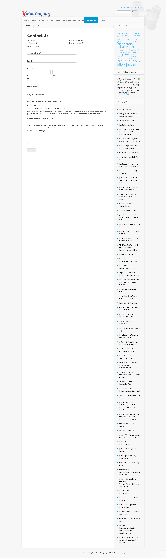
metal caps (123, 50)
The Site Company (99, 553)
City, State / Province (36, 95)
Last (53, 75)
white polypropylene (126, 66)
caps (137, 32)
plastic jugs (136, 56)
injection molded (123, 49)
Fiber (64, 20)
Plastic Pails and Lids (126, 125)
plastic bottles (130, 53)
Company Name (34, 53)
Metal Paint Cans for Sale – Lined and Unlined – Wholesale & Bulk (128, 365)
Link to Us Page (123, 94)
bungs (133, 32)
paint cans (133, 50)
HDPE (135, 41)
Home (27, 25)
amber (119, 32)
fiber (119, 37)
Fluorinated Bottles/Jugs (128, 303)
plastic (121, 52)
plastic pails (123, 58)
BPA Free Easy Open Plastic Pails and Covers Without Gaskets (129, 282)
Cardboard (55, 20)
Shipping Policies (125, 7)
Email (30, 61)
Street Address (33, 87)
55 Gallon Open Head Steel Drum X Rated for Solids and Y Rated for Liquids (129, 217)
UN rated (122, 64)
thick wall (124, 62)
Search (101, 20)
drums (131, 35)
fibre (129, 37)
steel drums (129, 60)
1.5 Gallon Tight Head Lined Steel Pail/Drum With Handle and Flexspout (129, 374)
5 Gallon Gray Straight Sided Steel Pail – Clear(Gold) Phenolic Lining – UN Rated (129, 416)
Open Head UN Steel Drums (129, 153)
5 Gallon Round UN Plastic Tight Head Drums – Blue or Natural (129, 180)
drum (127, 35)
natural (128, 50)
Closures (71, 20)
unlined (137, 62)
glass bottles (126, 39)
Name (30, 69)
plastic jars (128, 56)
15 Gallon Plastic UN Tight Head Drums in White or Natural (128, 196)
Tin (47, 20)
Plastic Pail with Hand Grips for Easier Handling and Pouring (129, 540)
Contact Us (91, 20)
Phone (30, 79)
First (28, 75)
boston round (127, 32)
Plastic (26, 20)
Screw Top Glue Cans (126, 431)
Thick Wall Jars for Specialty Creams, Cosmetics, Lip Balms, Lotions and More (129, 247)
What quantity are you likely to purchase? (44, 119)
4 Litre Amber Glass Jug (127, 210)
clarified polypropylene (127, 33)
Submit (31, 150)
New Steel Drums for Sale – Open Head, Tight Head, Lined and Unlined (129, 131)
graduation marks (127, 41)
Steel (34, 20)
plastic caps (126, 55)
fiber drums (124, 37)
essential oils (136, 35)
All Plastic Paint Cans (126, 120)
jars (130, 49)
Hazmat (81, 20)
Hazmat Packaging (126, 109)
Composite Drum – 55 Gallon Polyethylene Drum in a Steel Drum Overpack (129, 472)
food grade (135, 37)
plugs (130, 58)
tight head (130, 62)
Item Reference (34, 105)
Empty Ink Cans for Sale (127, 254)
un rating (129, 64)
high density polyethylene (126, 45)
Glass (41, 20)
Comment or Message (36, 131)
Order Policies (137, 7)
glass (119, 39)
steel (122, 60)
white (135, 64)
